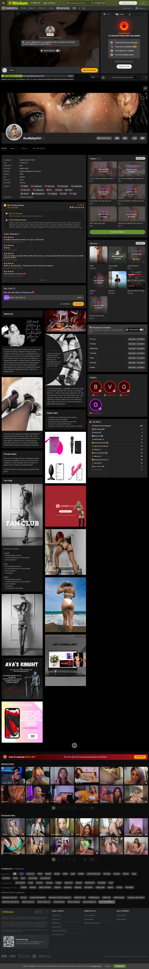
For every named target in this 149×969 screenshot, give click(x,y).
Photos (43, 8)
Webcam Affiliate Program (92, 923)
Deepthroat (38, 186)
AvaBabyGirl (6, 869)
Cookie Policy (96, 966)
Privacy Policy (56, 915)
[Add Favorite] (4, 70)
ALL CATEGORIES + (106, 902)
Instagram (30, 197)
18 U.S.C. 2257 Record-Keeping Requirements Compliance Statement (125, 956)
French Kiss (64, 186)
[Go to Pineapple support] (34, 956)
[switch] (142, 329)
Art (51, 190)
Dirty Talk (51, 186)
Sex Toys (27, 190)
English (40, 912)
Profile (23, 8)
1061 (94, 268)
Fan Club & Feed (39, 148)
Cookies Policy (56, 927)
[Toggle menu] (3, 3)
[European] (21, 874)
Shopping (54, 194)
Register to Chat (124, 66)
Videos (32, 8)
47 (93, 318)
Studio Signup (88, 919)
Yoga (74, 194)
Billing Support (121, 919)
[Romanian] (15, 874)
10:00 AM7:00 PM (135, 339)
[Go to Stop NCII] (45, 956)
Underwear (39, 190)
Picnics (26, 194)
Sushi (65, 194)
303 (112, 293)
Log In (143, 3)
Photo (70, 190)
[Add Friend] (135, 138)
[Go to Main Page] (18, 3)
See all (139, 158)
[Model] (145, 88)
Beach (60, 190)
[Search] (92, 2)
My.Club (23, 197)
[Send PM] (142, 138)
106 (131, 293)
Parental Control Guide (59, 931)
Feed (51, 8)
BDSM (26, 186)
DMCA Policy (56, 923)
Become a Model (89, 915)
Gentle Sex (77, 186)
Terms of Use (56, 919)
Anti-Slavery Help (57, 934)
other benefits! (128, 61)
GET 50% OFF (140, 757)
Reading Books (39, 194)
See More (43, 280)
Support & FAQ (121, 915)
